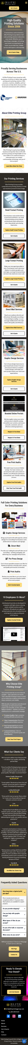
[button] (26, 3)
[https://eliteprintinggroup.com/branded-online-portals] (14, 403)
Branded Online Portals (14, 413)
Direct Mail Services (14, 309)
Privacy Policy (8, 1041)
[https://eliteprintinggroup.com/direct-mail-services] (14, 299)
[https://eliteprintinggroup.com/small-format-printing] (14, 200)
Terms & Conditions (18, 1041)
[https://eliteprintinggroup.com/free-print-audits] (14, 452)
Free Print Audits (14, 462)
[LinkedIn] (19, 1016)
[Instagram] (14, 1016)
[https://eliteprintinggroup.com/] (8, 3)
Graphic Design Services (14, 358)
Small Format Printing (14, 210)
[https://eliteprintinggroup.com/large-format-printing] (14, 250)
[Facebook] (8, 1016)
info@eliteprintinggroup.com (15, 1009)
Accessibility (14, 1043)
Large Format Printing (14, 260)
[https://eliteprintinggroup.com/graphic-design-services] (14, 348)
